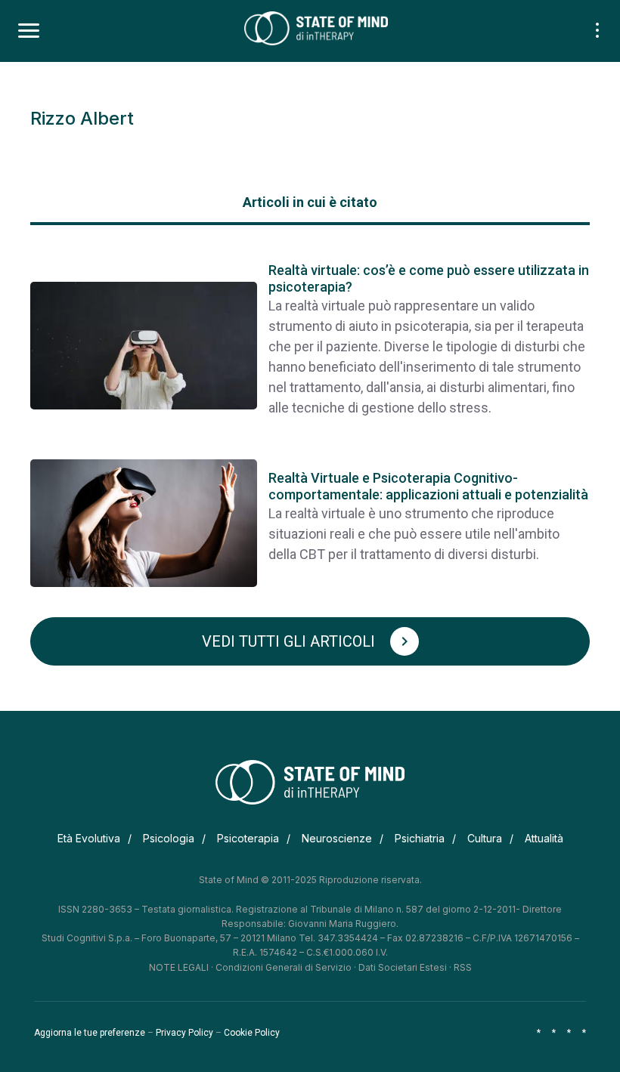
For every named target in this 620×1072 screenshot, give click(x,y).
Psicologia (168, 838)
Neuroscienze (337, 838)
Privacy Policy (184, 1032)
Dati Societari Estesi (402, 967)
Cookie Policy (252, 1032)
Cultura (484, 838)
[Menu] (28, 31)
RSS (463, 967)
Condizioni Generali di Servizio (283, 967)
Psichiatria (420, 838)
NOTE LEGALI (179, 967)
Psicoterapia (248, 838)
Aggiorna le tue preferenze (89, 1032)
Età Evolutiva (88, 838)
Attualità (544, 838)
